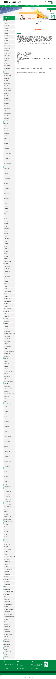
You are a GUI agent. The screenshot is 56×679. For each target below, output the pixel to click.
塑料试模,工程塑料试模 (7, 363)
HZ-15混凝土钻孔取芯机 (7, 651)
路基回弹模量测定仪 (7, 221)
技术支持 (27, 5)
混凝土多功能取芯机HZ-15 (7, 649)
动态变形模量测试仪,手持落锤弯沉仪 (9, 351)
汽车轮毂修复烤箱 (6, 421)
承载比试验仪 (6, 201)
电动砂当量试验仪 (6, 193)
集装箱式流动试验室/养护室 (7, 486)
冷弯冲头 (5, 621)
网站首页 (6, 5)
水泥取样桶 (5, 278)
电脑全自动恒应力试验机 (7, 601)
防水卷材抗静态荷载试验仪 (7, 165)
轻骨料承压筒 (6, 546)
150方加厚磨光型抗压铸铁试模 (8, 569)
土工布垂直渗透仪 (6, 150)
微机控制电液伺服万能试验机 (8, 614)
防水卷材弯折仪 (6, 130)
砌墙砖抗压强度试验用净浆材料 (8, 388)
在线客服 (52, 10)
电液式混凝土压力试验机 (7, 611)
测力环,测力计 (6, 251)
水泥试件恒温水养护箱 (7, 451)
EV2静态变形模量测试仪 (7, 506)
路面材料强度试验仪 (7, 168)
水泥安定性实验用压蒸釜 (7, 308)
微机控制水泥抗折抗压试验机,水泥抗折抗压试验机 (9, 633)
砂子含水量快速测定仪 (7, 198)
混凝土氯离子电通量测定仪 (7, 58)
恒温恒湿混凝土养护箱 (7, 464)
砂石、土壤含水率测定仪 (7, 346)
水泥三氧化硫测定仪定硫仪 (7, 291)
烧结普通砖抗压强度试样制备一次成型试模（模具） (9, 393)
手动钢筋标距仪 (6, 256)
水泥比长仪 (5, 293)
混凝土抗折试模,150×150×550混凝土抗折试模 (9, 556)
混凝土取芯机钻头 (6, 646)
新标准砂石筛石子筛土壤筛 (7, 261)
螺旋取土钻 (5, 213)
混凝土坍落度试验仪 (7, 68)
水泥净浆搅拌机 (6, 306)
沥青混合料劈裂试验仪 (7, 100)
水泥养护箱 (5, 413)
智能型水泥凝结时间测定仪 (7, 301)
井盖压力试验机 (6, 636)
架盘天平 (5, 471)
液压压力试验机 (6, 619)
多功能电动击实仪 (6, 181)
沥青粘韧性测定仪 (6, 85)
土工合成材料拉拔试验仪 (7, 491)
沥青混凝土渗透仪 (6, 115)
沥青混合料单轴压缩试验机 (7, 90)
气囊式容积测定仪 (6, 243)
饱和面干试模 (6, 564)
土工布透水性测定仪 (7, 158)
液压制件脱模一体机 (7, 176)
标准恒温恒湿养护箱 (7, 441)
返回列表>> (50, 68)
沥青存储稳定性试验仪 (7, 108)
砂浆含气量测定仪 (6, 33)
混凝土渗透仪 (6, 23)
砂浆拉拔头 (5, 536)
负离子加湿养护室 (6, 456)
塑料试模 (5, 361)
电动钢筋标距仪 (6, 253)
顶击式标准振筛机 (6, 246)
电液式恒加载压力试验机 (7, 631)
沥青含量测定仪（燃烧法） (7, 75)
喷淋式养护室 (6, 446)
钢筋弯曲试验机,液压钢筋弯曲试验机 (9, 609)
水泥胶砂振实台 (6, 273)
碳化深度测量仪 (6, 183)
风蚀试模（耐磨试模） (7, 561)
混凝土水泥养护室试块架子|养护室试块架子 (9, 423)
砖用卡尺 (5, 401)
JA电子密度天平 (6, 481)
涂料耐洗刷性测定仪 (27, 72)
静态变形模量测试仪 (7, 353)
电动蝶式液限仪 (6, 233)
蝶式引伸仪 (5, 218)
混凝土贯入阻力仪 (6, 63)
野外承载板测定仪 (6, 206)
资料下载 (37, 5)
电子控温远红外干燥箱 (7, 433)
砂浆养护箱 (5, 408)
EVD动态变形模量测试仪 (7, 504)
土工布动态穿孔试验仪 (7, 496)
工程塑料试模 (6, 38)
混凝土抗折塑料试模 (7, 376)
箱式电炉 (5, 416)
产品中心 (43, 18)
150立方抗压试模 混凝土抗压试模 (8, 381)
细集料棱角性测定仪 (7, 83)
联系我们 (43, 5)
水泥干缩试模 (6, 551)
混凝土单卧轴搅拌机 (7, 45)
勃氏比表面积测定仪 (7, 283)
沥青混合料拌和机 (6, 73)
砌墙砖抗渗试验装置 (7, 386)
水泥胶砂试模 (6, 541)
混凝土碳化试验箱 (6, 50)
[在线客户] (48, 9)
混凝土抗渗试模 (6, 373)
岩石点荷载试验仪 (6, 236)
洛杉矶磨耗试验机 (6, 186)
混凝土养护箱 (6, 418)
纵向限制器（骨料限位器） (7, 549)
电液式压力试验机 (6, 629)
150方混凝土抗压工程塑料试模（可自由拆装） (9, 380)
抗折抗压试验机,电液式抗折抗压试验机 (9, 616)
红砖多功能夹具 (6, 398)
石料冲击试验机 (6, 173)
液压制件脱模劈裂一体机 (7, 178)
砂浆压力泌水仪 (6, 313)
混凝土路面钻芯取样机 (7, 581)
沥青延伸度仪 (6, 95)
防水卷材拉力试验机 (7, 140)
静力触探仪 (5, 258)
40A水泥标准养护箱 (6, 449)
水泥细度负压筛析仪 (7, 271)
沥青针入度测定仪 (6, 105)
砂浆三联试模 (6, 368)
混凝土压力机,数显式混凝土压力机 (8, 604)
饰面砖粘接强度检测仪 (7, 341)
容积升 (5, 70)
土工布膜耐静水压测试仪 (7, 153)
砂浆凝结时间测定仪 (7, 531)
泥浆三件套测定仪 (6, 188)
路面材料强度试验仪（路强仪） (8, 516)
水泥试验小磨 (6, 296)
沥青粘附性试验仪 (6, 93)
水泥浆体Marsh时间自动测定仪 (8, 298)
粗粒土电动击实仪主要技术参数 (21, 72)
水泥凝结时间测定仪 (7, 266)
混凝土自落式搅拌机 (7, 35)
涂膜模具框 (5, 155)
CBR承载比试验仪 (6, 511)
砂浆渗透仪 (5, 534)
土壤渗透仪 (5, 241)
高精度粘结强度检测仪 (7, 336)
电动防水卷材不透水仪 (7, 143)
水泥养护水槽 (6, 378)
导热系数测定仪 (6, 125)
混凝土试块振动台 (6, 40)
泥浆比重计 (5, 203)
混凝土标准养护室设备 (7, 466)
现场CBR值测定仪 (6, 509)
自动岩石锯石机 (6, 30)
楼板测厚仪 (5, 348)
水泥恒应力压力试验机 (7, 626)
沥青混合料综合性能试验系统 (8, 88)
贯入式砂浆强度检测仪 (7, 331)
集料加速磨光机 (6, 208)
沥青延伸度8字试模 (6, 118)
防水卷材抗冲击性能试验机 (7, 163)
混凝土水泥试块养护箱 (7, 428)
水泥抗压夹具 (6, 303)
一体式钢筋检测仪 (6, 328)
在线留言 (32, 5)
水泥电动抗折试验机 (7, 268)
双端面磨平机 (6, 231)
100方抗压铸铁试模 (6, 571)
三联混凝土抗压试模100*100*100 (8, 371)
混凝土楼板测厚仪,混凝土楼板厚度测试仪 (9, 333)
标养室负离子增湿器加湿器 (7, 461)
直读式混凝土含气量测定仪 (7, 53)
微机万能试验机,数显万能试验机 (8, 634)
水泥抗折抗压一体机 (7, 639)
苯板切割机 (5, 138)
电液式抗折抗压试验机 (7, 624)
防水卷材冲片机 (6, 128)
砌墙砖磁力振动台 (6, 396)
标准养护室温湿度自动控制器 (8, 438)
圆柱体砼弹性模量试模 (7, 544)
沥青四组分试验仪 (6, 80)
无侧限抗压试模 (6, 554)
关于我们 (11, 5)
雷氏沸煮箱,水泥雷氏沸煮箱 (7, 436)
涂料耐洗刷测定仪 (6, 148)
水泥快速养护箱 (6, 454)
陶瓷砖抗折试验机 (6, 321)
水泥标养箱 (5, 406)
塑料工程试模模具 (6, 60)
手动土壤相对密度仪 (7, 226)
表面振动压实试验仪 (7, 216)
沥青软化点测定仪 (6, 98)
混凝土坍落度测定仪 (7, 65)
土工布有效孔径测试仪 (7, 494)
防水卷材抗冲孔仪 (6, 145)
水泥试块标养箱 (6, 411)
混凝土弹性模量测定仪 (7, 25)
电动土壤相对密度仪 (7, 223)
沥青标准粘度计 (6, 120)
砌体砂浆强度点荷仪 (7, 338)
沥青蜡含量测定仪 (6, 103)
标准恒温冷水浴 (6, 459)
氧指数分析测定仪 (6, 135)
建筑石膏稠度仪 (6, 656)
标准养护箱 (5, 431)
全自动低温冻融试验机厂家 (41, 72)
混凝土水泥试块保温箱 (7, 426)
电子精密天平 (6, 476)
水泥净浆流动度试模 (7, 574)
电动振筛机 (5, 191)
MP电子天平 (6, 479)
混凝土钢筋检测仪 (6, 356)
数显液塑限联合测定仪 (7, 228)
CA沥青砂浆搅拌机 (6, 316)
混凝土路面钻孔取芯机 (7, 584)
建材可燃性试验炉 (6, 133)
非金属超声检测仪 (6, 343)
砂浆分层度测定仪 (6, 524)
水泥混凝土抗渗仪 (6, 43)
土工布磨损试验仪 (6, 489)
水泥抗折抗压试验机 (7, 599)
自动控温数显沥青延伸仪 (7, 110)
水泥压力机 (5, 596)
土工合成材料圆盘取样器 (7, 499)
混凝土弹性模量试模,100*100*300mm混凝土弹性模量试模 (9, 365)
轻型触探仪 (5, 196)
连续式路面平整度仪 (7, 248)
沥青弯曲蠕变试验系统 (7, 78)
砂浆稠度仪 (5, 288)
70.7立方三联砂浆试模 (7, 559)
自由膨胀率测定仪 (6, 211)
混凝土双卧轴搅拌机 (7, 28)
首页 (40, 18)
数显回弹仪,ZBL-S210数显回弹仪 (8, 591)
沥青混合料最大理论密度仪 (7, 113)
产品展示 (22, 5)
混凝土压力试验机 (6, 606)
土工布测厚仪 (6, 160)
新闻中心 (16, 5)
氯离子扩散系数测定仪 (7, 55)
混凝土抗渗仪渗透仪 (7, 48)
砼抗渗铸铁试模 (6, 566)
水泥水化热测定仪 (6, 281)
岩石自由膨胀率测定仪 (7, 238)
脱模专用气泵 (6, 366)
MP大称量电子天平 (6, 474)
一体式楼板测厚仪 (6, 326)
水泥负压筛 (5, 286)
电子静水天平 (6, 469)
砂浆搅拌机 (5, 529)
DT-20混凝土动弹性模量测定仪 (34, 72)
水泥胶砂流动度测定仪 (7, 276)
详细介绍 (19, 33)
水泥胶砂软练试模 (6, 576)
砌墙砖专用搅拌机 (6, 391)
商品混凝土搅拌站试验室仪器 (8, 521)
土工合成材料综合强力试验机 (8, 501)
